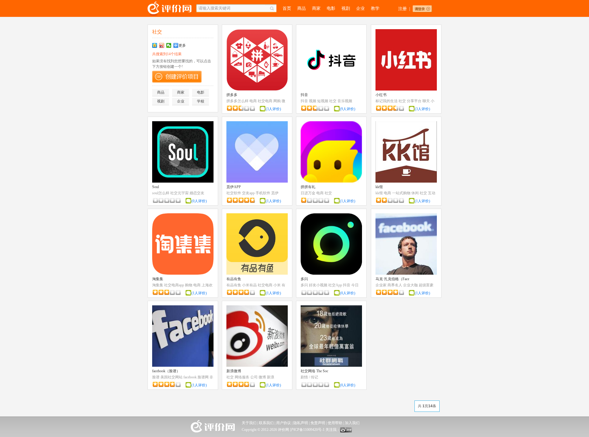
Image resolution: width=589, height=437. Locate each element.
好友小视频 (318, 285)
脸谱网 (203, 377)
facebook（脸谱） (166, 371)
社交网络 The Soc (314, 371)
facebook (190, 377)
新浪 (270, 377)
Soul (155, 187)
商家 (316, 8)
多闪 (304, 279)
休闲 (415, 193)
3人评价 (273, 109)
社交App (335, 285)
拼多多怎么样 (237, 101)
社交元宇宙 (179, 193)
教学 (375, 8)
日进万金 (308, 193)
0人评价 (199, 201)
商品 (301, 8)
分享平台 (414, 101)
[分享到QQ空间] (154, 45)
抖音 (304, 95)
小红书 (381, 95)
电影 (331, 8)
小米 (277, 285)
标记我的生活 (386, 101)
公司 (254, 377)
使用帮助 (335, 423)
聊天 (426, 101)
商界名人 (394, 285)
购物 (188, 285)
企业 (360, 8)
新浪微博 (233, 371)
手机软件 (263, 193)
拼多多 (231, 95)
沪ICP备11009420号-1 (307, 429)
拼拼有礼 (308, 187)
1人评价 (273, 201)
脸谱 (156, 377)
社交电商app (174, 285)
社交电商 (265, 101)
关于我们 (249, 423)
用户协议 (283, 423)
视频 (312, 101)
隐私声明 (300, 423)
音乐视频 (344, 101)
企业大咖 (410, 285)
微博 (262, 377)
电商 (253, 101)
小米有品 (249, 285)
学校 (200, 101)
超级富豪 (426, 285)
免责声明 (317, 423)
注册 (402, 8)
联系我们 (266, 423)
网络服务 (242, 377)
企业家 (381, 285)
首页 (287, 8)
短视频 (322, 101)
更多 (182, 45)
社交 (333, 101)
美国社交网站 (171, 377)
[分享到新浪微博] (161, 45)
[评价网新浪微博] (346, 431)
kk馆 (379, 187)
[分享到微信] (168, 45)
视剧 (345, 8)
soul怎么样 (160, 193)
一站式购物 (401, 193)
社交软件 (233, 193)
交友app (248, 193)
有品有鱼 (233, 279)
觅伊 (275, 193)
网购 (277, 101)
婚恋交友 (197, 193)
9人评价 (347, 109)
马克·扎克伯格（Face (392, 279)
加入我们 (352, 423)
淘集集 (157, 279)
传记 (314, 377)
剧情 (304, 377)
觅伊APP (233, 187)
